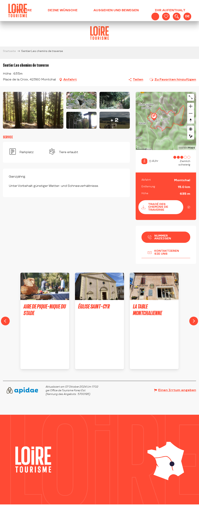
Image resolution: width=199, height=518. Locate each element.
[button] (177, 16)
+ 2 (115, 120)
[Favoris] (166, 16)
